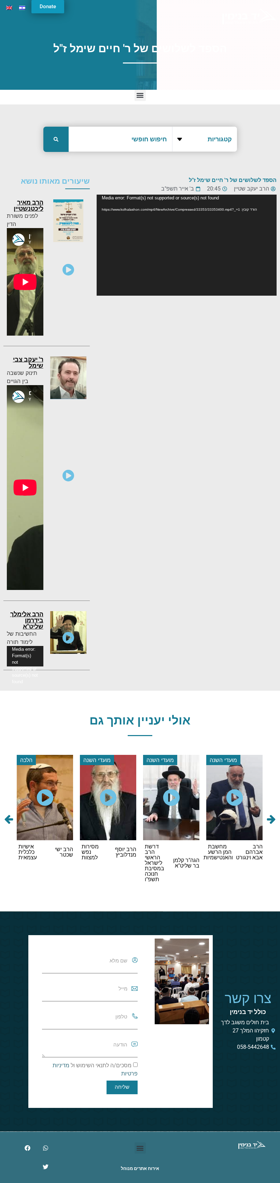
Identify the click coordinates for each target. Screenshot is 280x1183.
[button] (140, 95)
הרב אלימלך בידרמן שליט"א (26, 620)
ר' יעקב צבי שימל (28, 362)
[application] (187, 245)
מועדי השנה (223, 760)
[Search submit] (56, 139)
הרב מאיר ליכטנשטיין (28, 205)
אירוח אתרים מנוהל (140, 1168)
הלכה (26, 760)
